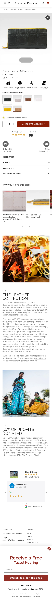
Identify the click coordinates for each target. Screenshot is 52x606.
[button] (9, 3)
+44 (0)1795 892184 (14, 533)
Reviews (32, 132)
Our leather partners (32, 322)
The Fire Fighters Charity (29, 455)
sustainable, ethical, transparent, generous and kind (24, 359)
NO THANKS (26, 585)
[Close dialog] (49, 549)
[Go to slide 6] (26, 503)
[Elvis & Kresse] (26, 3)
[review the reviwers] (10, 492)
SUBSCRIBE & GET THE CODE (26, 578)
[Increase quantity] (14, 124)
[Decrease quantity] (5, 124)
